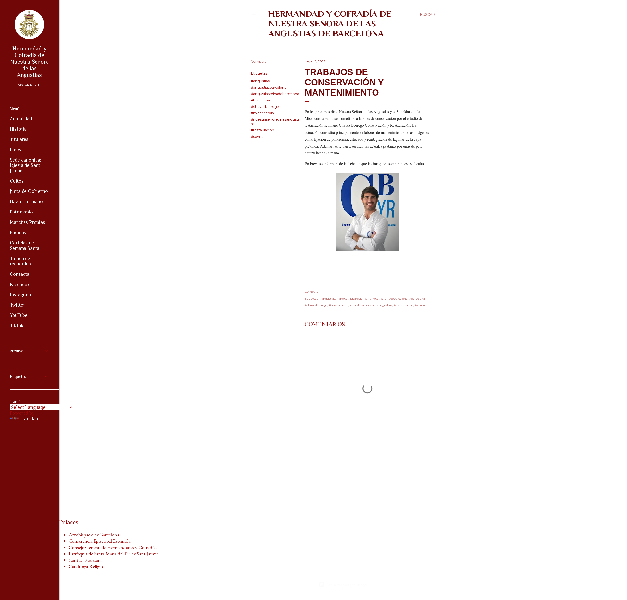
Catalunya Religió (86, 566)
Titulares (19, 139)
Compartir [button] (259, 61)
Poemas (18, 232)
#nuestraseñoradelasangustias (371, 305)
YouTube (18, 315)
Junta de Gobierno (29, 191)
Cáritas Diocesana (86, 560)
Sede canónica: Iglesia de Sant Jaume (25, 165)
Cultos (17, 181)
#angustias (260, 81)
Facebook (20, 284)
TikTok (16, 325)
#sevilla (257, 136)
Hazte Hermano (26, 201)
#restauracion (262, 130)
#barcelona (260, 100)
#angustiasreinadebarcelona (275, 94)
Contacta (19, 274)
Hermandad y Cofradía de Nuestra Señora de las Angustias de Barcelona (329, 23)
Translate (29, 418)
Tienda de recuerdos (20, 261)
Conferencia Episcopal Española (99, 541)
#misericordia (262, 113)
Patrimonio (21, 211)
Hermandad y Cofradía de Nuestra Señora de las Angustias (29, 61)
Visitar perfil (29, 85)
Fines (15, 149)
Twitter (17, 305)
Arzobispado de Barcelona (94, 534)
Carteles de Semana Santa (24, 245)
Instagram (20, 294)
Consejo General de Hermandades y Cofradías (113, 547)
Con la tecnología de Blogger (347, 585)
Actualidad (21, 118)
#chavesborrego (265, 106)
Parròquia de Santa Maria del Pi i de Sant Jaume (113, 553)
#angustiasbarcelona (268, 87)
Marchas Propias (27, 222)
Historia (18, 129)
